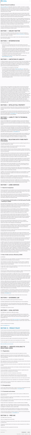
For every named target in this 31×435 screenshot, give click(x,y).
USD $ (28, 432)
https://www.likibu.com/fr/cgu (7, 56)
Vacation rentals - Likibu (3, 1)
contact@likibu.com (13, 113)
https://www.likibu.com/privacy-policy (7, 343)
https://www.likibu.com (21, 34)
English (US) (24, 432)
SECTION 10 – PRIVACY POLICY (10, 328)
